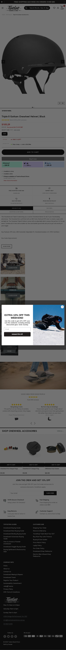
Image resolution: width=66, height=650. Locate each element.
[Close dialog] (62, 306)
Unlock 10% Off (17, 334)
